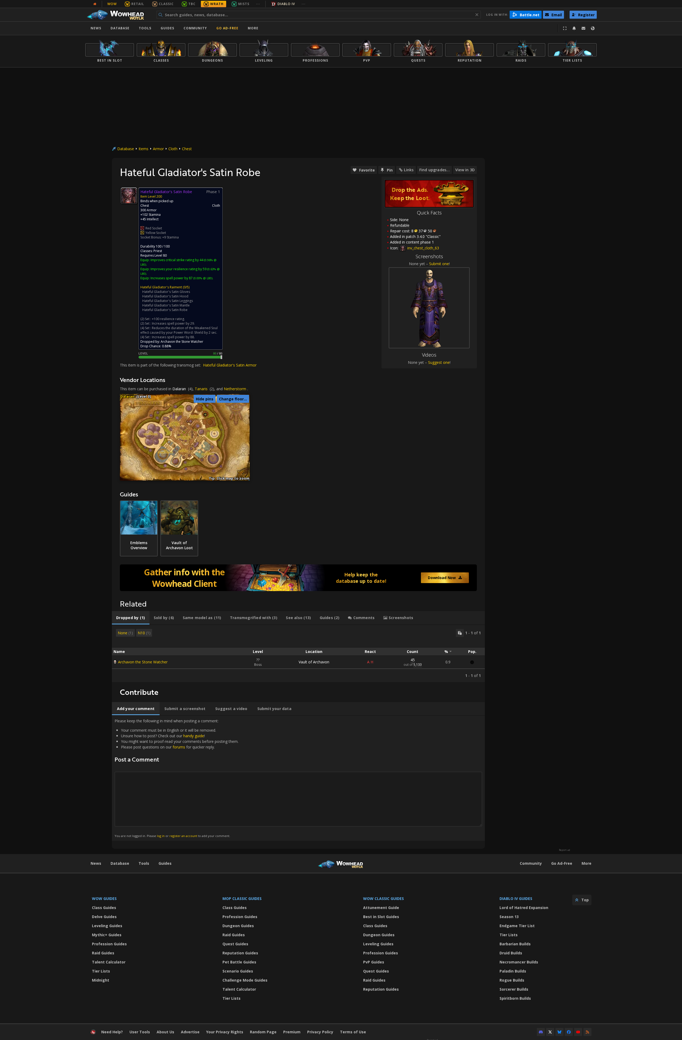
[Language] (593, 28)
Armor (158, 148)
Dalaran (179, 388)
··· (258, 4)
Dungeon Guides (238, 925)
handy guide (193, 735)
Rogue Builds (512, 980)
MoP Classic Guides (242, 898)
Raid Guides (103, 952)
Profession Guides (109, 943)
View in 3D (465, 169)
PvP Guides (373, 962)
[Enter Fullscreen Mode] (565, 28)
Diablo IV (286, 4)
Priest (157, 251)
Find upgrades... (434, 169)
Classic (166, 4)
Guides (167, 28)
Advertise (190, 1031)
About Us (165, 1031)
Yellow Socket (155, 232)
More (586, 863)
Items (143, 148)
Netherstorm (235, 388)
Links (408, 169)
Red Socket (153, 228)
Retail (137, 4)
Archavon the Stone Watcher (143, 661)
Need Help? (112, 1031)
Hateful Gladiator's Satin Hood (165, 296)
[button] (205, 414)
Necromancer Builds (519, 962)
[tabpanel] (298, 653)
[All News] (95, 4)
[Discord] (541, 1032)
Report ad (564, 850)
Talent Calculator (108, 962)
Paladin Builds (513, 971)
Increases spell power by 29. (173, 323)
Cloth (172, 148)
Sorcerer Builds (514, 989)
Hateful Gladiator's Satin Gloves (166, 291)
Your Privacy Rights (224, 1031)
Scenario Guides (237, 971)
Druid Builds (511, 952)
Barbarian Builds (515, 943)
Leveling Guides (107, 925)
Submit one (439, 263)
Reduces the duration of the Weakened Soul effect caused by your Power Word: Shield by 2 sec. (179, 330)
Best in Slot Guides (381, 916)
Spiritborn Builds (515, 998)
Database (120, 28)
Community (195, 28)
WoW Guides (104, 898)
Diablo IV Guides (516, 898)
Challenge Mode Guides (244, 980)
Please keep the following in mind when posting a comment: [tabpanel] (176, 778)
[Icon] (129, 196)
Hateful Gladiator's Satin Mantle (166, 305)
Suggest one (439, 362)
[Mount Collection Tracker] (298, 577)
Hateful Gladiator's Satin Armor (230, 365)
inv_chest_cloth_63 (422, 247)
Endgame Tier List (517, 925)
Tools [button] (145, 28)
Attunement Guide (381, 907)
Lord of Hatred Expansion (524, 907)
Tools (144, 863)
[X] (550, 1032)
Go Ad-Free (227, 28)
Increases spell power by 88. (173, 337)
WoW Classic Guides (383, 898)
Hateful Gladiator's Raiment (161, 287)
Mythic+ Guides (106, 934)
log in (161, 836)
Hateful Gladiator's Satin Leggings (167, 300)
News (96, 28)
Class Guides (104, 907)
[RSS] (587, 1032)
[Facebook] (569, 1032)
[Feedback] (583, 28)
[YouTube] (578, 1032)
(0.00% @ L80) (202, 278)
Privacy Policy (320, 1031)
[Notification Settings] (574, 28)
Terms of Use (353, 1031)
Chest (187, 148)
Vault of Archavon (314, 661)
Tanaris (201, 388)
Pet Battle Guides (239, 962)
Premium (292, 1031)
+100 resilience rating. (168, 319)
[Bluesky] (559, 1032)
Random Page (263, 1031)
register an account (183, 836)
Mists (243, 4)
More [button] (253, 28)
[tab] (130, 617)
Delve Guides (104, 916)
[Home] (118, 14)
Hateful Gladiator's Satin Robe (165, 310)
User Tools (139, 1031)
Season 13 (509, 916)
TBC (192, 4)
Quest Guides (235, 943)
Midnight (100, 980)
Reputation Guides (240, 952)
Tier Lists (101, 971)
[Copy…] (460, 633)
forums (179, 747)
